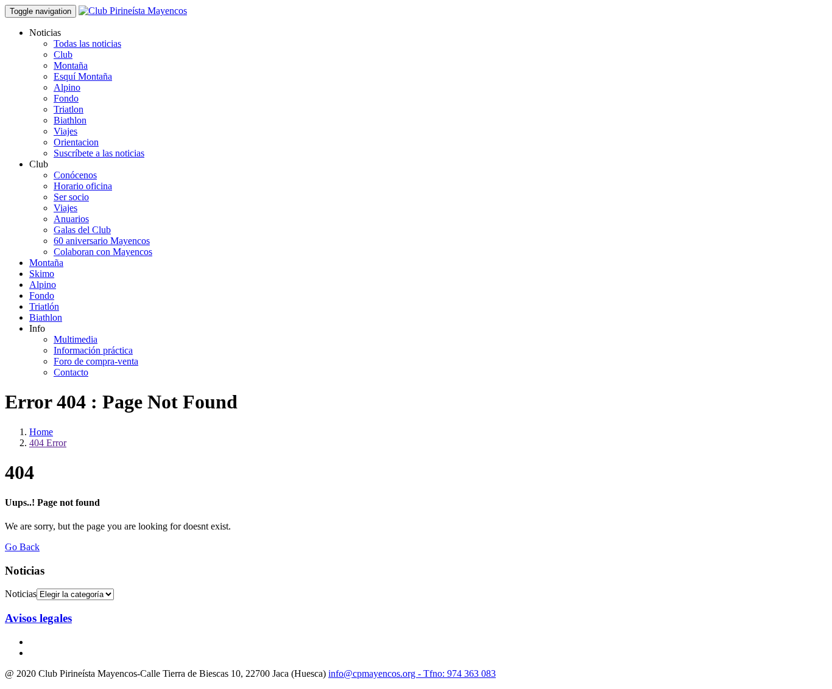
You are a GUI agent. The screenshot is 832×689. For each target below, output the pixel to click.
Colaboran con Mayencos (103, 252)
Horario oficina (83, 186)
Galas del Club (82, 230)
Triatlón (44, 306)
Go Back (22, 547)
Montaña (71, 65)
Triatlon (68, 109)
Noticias (21, 594)
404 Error (47, 443)
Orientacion (76, 142)
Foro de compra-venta (96, 361)
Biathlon (70, 120)
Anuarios (71, 219)
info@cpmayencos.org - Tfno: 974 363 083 (412, 673)
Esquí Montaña (83, 76)
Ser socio (71, 197)
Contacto (71, 372)
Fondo (66, 98)
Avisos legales (38, 618)
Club (63, 54)
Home (41, 432)
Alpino (67, 87)
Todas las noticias (87, 43)
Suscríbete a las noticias (99, 153)
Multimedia (75, 339)
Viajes (65, 131)
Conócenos (75, 175)
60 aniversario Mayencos (102, 241)
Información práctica (93, 350)
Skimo (41, 273)
